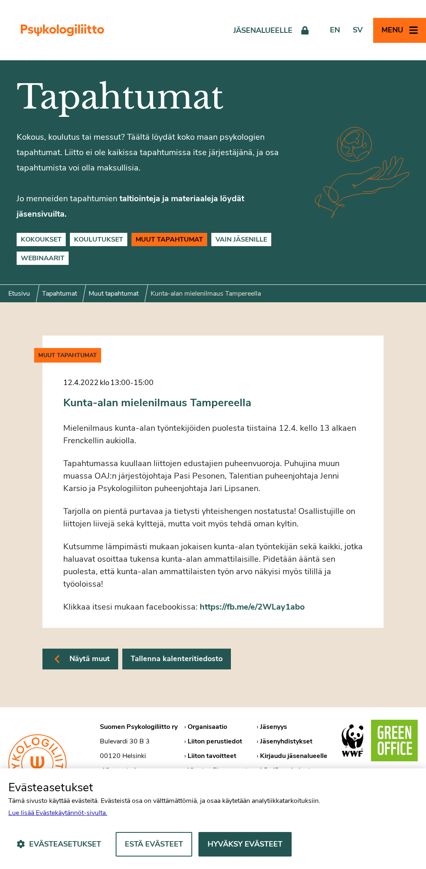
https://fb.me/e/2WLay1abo (252, 606)
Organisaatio (207, 726)
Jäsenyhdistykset (286, 741)
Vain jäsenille (241, 239)
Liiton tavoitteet (212, 755)
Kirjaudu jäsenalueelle (293, 755)
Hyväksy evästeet (245, 844)
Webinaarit (42, 258)
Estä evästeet (154, 844)
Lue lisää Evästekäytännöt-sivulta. (57, 812)
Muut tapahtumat (169, 239)
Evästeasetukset (65, 844)
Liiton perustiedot (215, 741)
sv (358, 30)
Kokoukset (41, 239)
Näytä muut (89, 659)
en (335, 30)
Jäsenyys (273, 726)
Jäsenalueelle (262, 30)
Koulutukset (98, 239)
